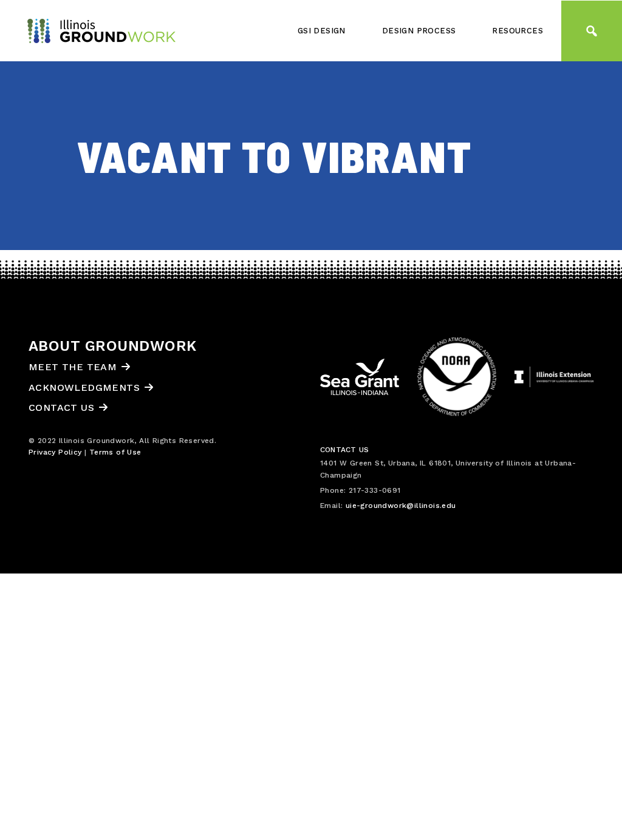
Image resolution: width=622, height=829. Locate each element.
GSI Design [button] (322, 30)
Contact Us (61, 407)
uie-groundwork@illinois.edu (401, 505)
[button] (591, 31)
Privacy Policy (55, 452)
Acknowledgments (84, 387)
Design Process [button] (419, 30)
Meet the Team (73, 367)
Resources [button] (517, 30)
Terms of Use (115, 452)
